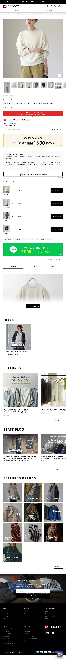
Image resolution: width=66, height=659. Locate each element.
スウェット (18, 239)
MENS (16, 10)
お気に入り (48, 618)
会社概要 (26, 629)
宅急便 (49, 239)
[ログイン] (55, 6)
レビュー (52, 266)
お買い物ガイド (7, 631)
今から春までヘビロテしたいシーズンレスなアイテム (17, 353)
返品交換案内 (6, 636)
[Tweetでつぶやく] (59, 259)
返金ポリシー (27, 641)
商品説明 (13, 266)
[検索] (48, 6)
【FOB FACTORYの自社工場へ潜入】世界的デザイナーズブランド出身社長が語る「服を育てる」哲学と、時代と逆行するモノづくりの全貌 (20, 459)
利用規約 (26, 633)
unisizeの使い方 (7, 641)
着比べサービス (7, 638)
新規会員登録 (48, 611)
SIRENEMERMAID (12, 13)
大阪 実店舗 (27, 631)
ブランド (5, 613)
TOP (4, 13)
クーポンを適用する (18, 114)
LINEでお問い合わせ (8, 643)
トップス (20, 13)
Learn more (40, 1)
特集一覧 (5, 616)
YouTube (5, 618)
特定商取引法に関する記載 (30, 638)
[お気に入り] (51, 6)
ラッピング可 (7, 99)
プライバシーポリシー (29, 636)
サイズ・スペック (32, 266)
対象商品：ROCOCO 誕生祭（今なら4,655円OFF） (39, 114)
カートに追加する (56, 190)
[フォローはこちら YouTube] (53, 633)
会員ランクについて (50, 616)
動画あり (43, 239)
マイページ (48, 613)
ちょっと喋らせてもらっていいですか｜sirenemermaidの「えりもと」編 (16, 411)
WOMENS (49, 10)
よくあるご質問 (7, 633)
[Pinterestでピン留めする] (56, 259)
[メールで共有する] (62, 259)
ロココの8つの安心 (8, 629)
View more (33, 306)
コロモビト (6, 621)
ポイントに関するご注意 (9, 125)
